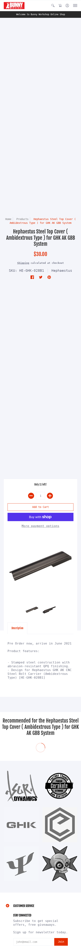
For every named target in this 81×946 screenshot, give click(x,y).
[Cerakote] (59, 786)
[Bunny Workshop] (14, 5)
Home (8, 219)
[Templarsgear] (59, 863)
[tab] (17, 628)
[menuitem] (53, 5)
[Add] (50, 496)
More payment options (40, 526)
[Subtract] (31, 496)
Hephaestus (61, 271)
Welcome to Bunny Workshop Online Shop (40, 14)
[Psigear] (21, 863)
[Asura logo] (21, 785)
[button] (53, 5)
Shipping (23, 263)
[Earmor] (59, 824)
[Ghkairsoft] (21, 824)
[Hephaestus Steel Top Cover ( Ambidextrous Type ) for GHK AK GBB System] (40, 566)
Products (22, 219)
